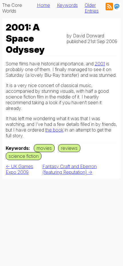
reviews (69, 148)
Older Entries (92, 8)
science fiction (24, 156)
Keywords (67, 5)
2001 (100, 63)
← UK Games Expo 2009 (19, 169)
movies (44, 148)
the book (54, 130)
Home (43, 5)
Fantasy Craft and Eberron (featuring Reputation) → (69, 169)
